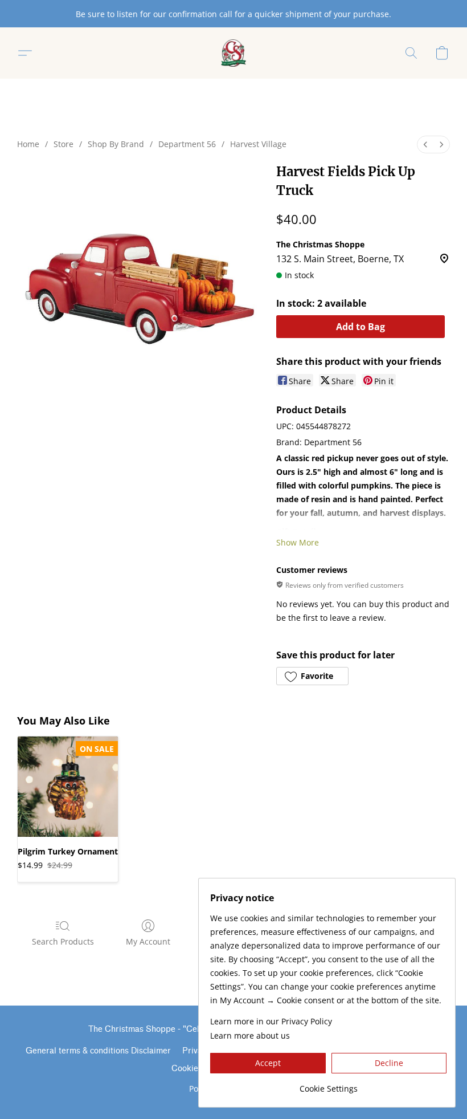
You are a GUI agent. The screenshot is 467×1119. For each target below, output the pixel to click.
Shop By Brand (116, 144)
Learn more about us (250, 1035)
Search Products (63, 941)
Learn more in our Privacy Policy (271, 1021)
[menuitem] (425, 144)
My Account (148, 941)
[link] (328, 1084)
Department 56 (187, 144)
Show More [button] (297, 542)
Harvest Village (258, 144)
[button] (234, 53)
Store (63, 144)
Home (28, 144)
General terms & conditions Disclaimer (98, 1051)
